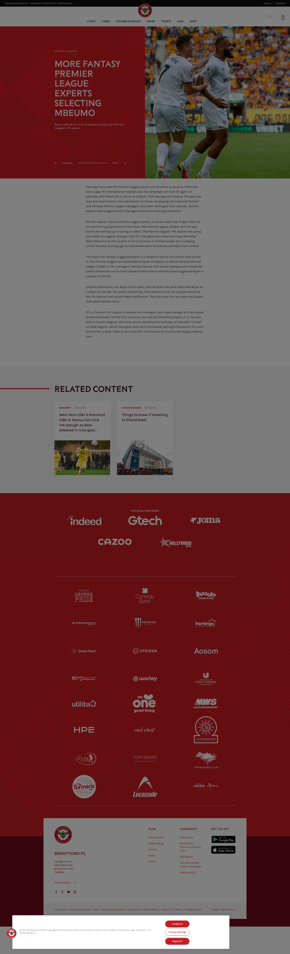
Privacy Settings (177, 932)
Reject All (177, 941)
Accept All (177, 924)
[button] (11, 933)
